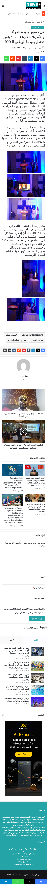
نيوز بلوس (38, 48)
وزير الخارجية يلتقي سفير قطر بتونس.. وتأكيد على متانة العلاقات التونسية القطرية (35, 508)
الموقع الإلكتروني (39, 598)
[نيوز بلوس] (33, 5)
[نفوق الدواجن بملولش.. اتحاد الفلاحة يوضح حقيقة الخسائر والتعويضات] (37, 678)
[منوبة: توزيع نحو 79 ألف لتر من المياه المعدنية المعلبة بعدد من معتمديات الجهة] (37, 690)
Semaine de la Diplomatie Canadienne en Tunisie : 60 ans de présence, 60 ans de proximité (13, 483)
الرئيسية (40, 22)
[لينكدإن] (33, 350)
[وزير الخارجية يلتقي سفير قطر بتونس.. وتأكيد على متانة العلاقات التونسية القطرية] (35, 498)
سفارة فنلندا (11, 335)
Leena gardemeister (32, 335)
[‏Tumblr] (28, 350)
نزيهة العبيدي (36, 340)
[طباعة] (5, 350)
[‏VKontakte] (14, 350)
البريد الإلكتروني (39, 588)
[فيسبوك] (43, 350)
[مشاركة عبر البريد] (9, 350)
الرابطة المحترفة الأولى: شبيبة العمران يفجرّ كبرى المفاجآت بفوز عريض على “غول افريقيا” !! (16, 665)
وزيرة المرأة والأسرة (16, 340)
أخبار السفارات (30, 22)
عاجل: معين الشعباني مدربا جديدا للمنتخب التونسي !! (22, 14)
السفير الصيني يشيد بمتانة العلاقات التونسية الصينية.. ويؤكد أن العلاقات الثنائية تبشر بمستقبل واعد (35, 481)
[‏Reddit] (19, 350)
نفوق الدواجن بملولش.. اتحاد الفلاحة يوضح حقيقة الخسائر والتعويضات (18, 677)
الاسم (42, 577)
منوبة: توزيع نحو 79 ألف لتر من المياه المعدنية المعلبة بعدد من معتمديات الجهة (17, 689)
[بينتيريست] (24, 350)
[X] (38, 350)
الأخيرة (35, 640)
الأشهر (11, 640)
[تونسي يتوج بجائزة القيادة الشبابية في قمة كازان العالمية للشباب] (37, 702)
